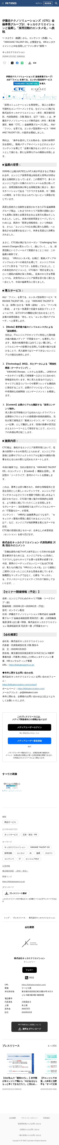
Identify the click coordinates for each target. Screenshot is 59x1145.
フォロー (29, 970)
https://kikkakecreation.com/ (31, 688)
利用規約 (46, 1118)
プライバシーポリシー (29, 1118)
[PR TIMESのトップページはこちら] (10, 3)
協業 (38, 853)
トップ (6, 918)
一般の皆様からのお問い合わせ (29, 1135)
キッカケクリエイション (15, 847)
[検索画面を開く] (56, 3)
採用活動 (8, 853)
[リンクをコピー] (35, 63)
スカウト (49, 853)
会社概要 (12, 1118)
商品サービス (10, 822)
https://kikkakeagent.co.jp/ (22, 665)
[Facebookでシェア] (17, 63)
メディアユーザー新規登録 (29, 741)
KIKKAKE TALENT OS (40, 847)
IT (20, 859)
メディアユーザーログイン (29, 727)
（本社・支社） (21, 871)
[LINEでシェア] (22, 63)
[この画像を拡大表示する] (12, 786)
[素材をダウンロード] (30, 63)
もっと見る (52, 1046)
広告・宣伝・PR (30, 834)
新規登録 (48, 3)
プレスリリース (19, 918)
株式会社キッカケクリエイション (42, 918)
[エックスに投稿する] (12, 63)
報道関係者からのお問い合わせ (29, 1124)
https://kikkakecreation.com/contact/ (19, 684)
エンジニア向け (32, 859)
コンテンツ (9, 859)
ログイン (39, 3)
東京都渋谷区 (8, 871)
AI (30, 853)
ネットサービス (11, 834)
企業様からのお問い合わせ (29, 1129)
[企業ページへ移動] (29, 943)
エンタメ (21, 853)
